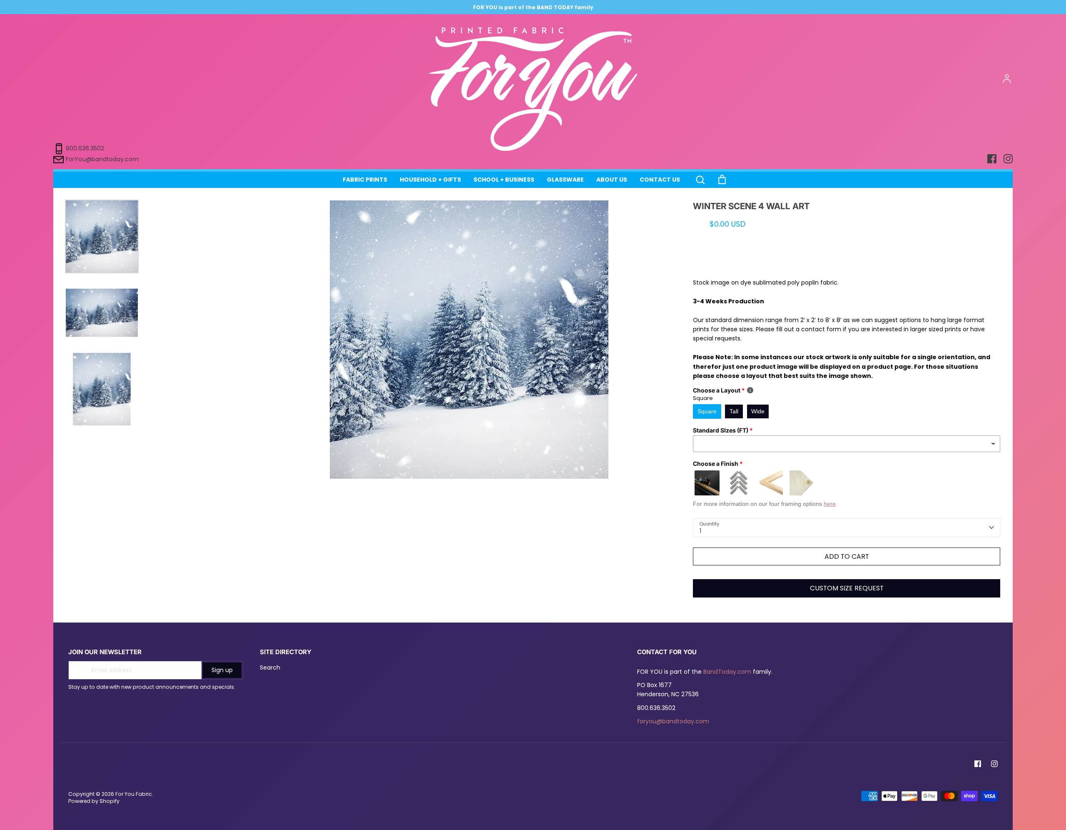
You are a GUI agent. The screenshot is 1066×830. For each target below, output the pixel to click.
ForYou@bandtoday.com (102, 159)
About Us (611, 179)
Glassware (565, 179)
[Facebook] (977, 763)
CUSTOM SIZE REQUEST (847, 588)
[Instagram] (994, 763)
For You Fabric (133, 794)
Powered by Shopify (94, 801)
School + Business (503, 179)
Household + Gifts (430, 179)
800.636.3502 (85, 148)
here (830, 503)
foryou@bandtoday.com (673, 721)
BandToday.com (727, 672)
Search (270, 667)
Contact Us (660, 179)
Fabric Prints (365, 179)
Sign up (222, 670)
